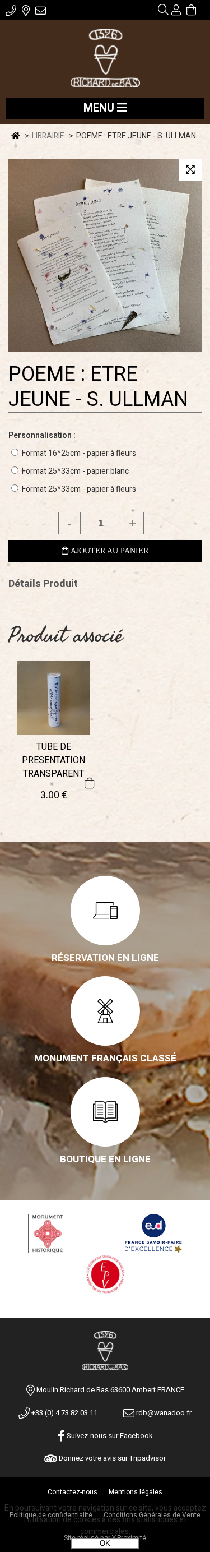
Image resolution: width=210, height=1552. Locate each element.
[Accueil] (105, 59)
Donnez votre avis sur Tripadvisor (111, 1458)
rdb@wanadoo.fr (163, 1412)
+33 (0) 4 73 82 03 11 (63, 1412)
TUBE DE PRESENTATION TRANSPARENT (53, 760)
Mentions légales (135, 1492)
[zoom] (190, 170)
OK (105, 1543)
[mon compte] (176, 11)
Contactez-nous (72, 1492)
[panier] (191, 11)
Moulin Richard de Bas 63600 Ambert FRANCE (110, 1389)
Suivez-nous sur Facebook (109, 1435)
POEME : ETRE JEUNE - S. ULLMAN (98, 386)
